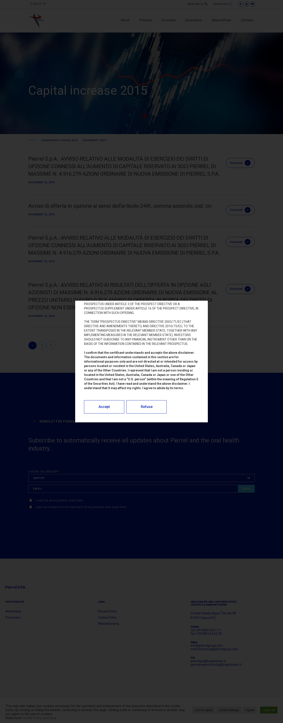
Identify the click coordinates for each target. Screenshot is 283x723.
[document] (141, 361)
